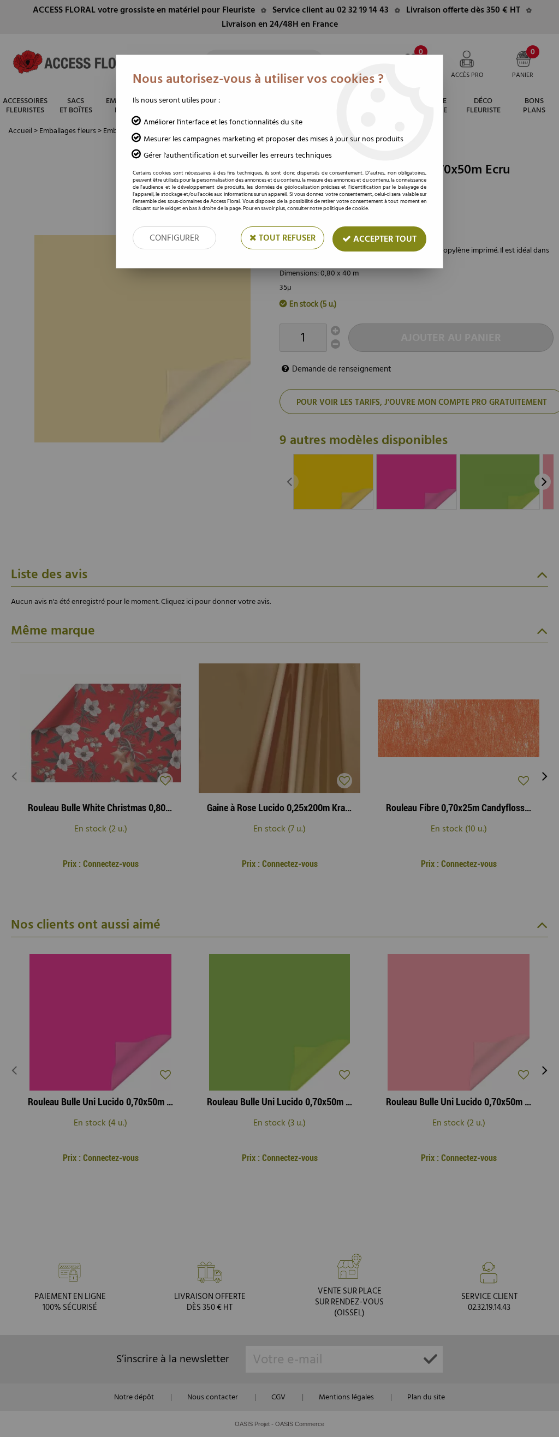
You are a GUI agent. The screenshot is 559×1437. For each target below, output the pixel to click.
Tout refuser (286, 238)
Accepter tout (384, 239)
